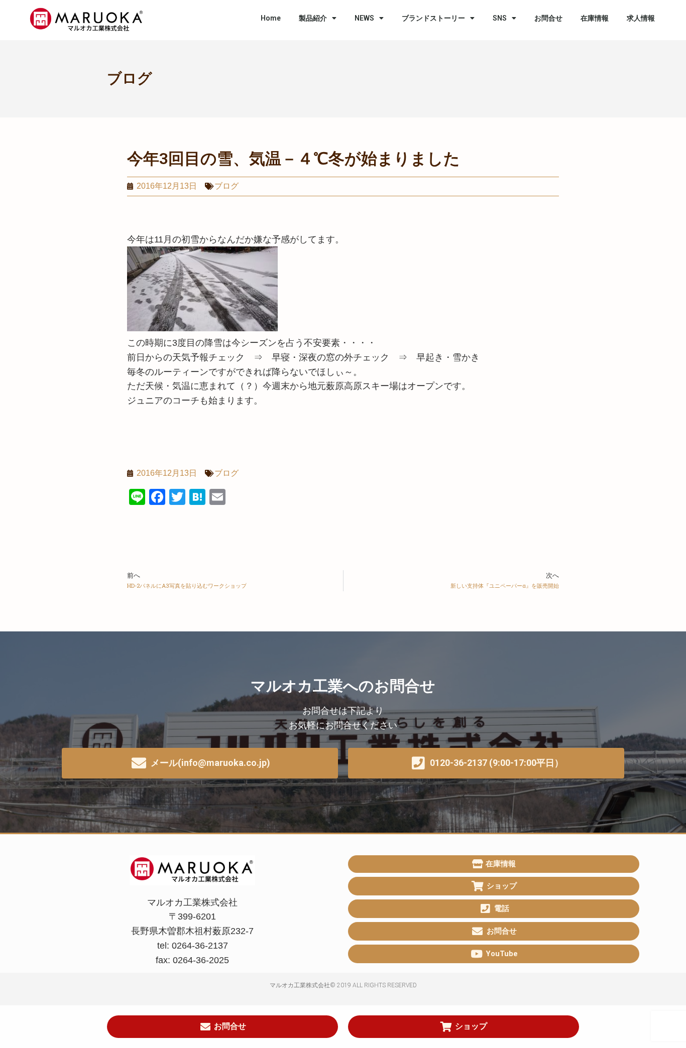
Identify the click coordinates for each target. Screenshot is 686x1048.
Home (271, 18)
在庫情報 (595, 18)
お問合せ (548, 18)
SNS (500, 18)
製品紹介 (313, 18)
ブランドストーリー (433, 18)
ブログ (129, 78)
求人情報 (641, 18)
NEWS (364, 18)
